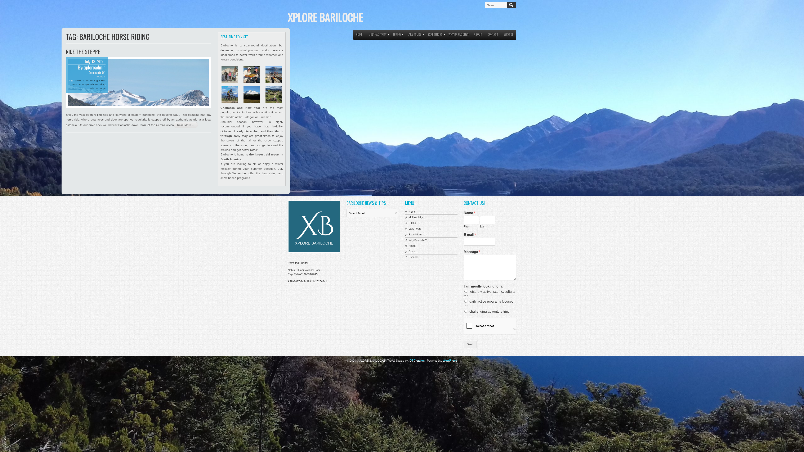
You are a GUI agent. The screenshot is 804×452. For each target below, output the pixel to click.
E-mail (470, 234)
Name (469, 213)
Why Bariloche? (458, 34)
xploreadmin (95, 67)
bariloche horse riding (86, 80)
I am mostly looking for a (483, 286)
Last (482, 226)
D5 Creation (417, 360)
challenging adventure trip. (489, 311)
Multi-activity (377, 34)
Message (472, 252)
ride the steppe (98, 88)
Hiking (397, 34)
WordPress (450, 360)
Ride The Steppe (83, 51)
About (478, 34)
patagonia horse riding (93, 84)
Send (470, 344)
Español (508, 34)
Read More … (186, 125)
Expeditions (435, 34)
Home (359, 34)
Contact (492, 34)
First (466, 226)
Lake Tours (414, 34)
